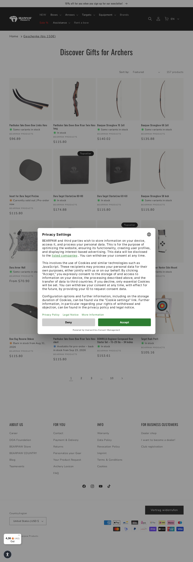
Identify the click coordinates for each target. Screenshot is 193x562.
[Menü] (19, 536)
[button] (7, 554)
